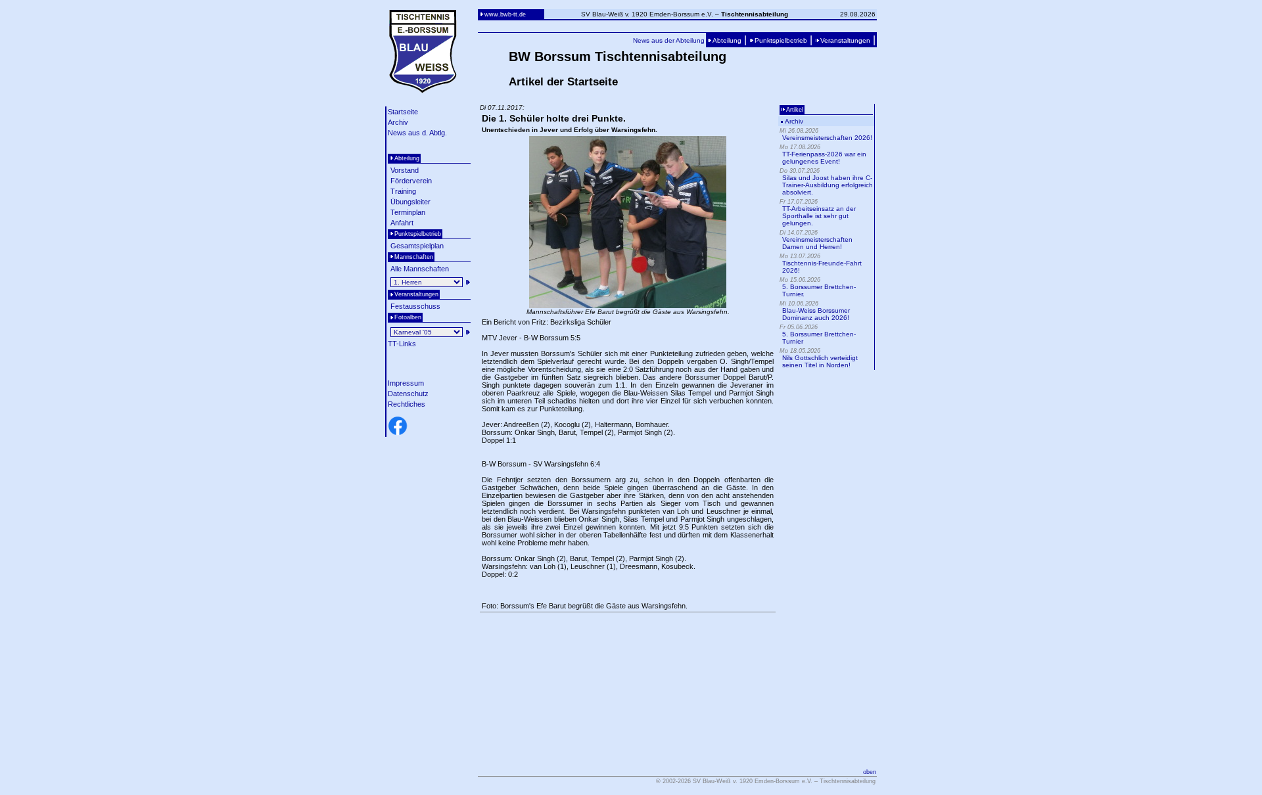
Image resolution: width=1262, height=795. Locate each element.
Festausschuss (415, 306)
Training (403, 191)
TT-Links (402, 344)
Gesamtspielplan (417, 246)
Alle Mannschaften (419, 269)
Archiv (398, 122)
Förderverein (411, 181)
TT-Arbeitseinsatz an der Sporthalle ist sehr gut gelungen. (819, 216)
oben (869, 772)
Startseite (403, 112)
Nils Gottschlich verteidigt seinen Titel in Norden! (820, 361)
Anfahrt (401, 223)
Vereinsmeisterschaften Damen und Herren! (817, 243)
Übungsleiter (410, 202)
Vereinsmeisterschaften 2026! (827, 137)
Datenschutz (408, 394)
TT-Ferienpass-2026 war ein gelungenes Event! (824, 157)
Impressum (406, 383)
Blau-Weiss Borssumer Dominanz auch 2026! (816, 314)
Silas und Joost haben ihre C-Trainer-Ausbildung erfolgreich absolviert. (827, 185)
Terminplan (407, 212)
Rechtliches (406, 404)
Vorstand (404, 170)
